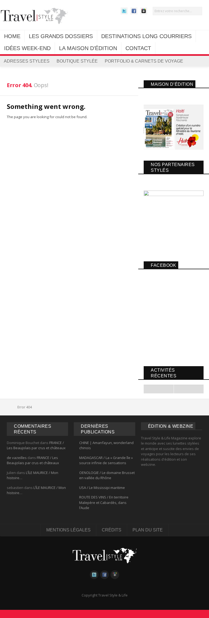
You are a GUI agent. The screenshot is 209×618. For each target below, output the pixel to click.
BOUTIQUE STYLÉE (77, 61)
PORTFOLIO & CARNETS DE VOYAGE (144, 61)
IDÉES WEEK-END (27, 48)
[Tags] (159, 389)
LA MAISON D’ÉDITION (88, 48)
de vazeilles (17, 457)
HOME (12, 36)
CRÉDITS (111, 530)
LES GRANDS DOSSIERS (61, 36)
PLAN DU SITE (148, 530)
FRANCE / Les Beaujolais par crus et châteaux (36, 445)
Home (10, 407)
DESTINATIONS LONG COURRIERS (146, 36)
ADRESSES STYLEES (27, 61)
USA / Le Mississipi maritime (102, 487)
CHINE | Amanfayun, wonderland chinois (106, 445)
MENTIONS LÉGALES (68, 530)
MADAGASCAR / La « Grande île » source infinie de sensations (106, 460)
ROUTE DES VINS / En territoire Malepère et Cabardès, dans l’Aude (103, 502)
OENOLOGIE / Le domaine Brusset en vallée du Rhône (107, 475)
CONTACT (138, 48)
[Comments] (189, 389)
